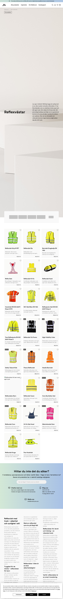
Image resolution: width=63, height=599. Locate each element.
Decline (31, 594)
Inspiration (24, 5)
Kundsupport (42, 5)
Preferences (19, 594)
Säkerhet (6, 9)
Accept (44, 594)
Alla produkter (15, 5)
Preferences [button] (33, 591)
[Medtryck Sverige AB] (4, 5)
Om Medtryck (33, 5)
